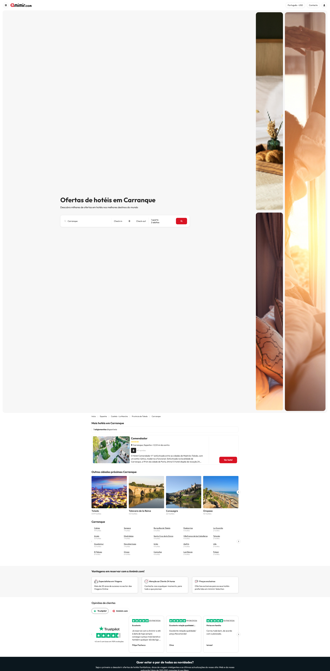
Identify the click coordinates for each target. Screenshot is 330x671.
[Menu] (5, 5)
